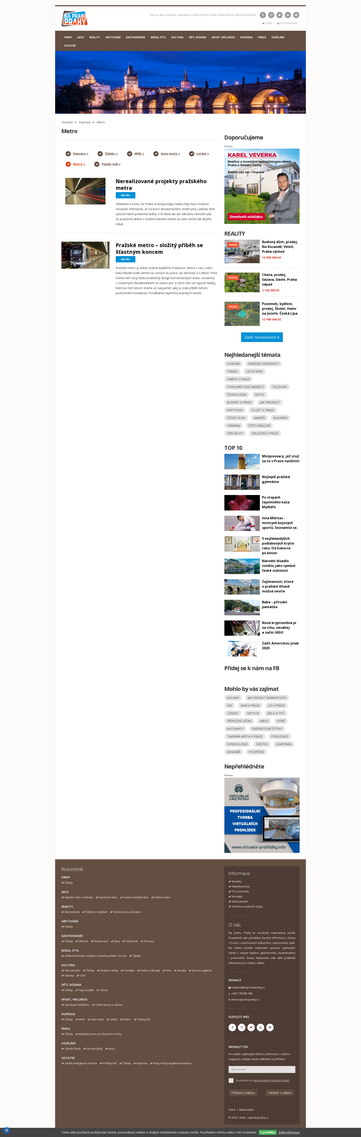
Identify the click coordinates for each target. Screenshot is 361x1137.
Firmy (65, 877)
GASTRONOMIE (135, 37)
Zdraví (104, 990)
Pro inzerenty (289, 23)
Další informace (289, 1132)
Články (69, 882)
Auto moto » (170, 154)
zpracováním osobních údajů (271, 1080)
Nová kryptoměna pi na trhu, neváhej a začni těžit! (279, 627)
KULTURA (177, 37)
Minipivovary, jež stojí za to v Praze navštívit (281, 458)
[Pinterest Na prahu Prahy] (296, 15)
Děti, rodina (71, 985)
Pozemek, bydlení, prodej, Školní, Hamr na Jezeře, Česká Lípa (279, 308)
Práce (65, 1029)
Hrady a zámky (109, 970)
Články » (111, 154)
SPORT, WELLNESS (223, 37)
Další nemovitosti (261, 337)
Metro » (79, 164)
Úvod (269, 23)
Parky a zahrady (150, 970)
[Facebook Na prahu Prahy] (263, 15)
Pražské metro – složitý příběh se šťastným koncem (159, 248)
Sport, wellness (74, 999)
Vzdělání (68, 1043)
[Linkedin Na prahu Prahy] (288, 15)
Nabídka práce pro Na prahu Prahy (100, 1034)
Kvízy (111, 1048)
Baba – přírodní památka (274, 604)
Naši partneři (240, 901)
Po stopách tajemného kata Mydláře (276, 502)
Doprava (84, 122)
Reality (67, 907)
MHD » (139, 154)
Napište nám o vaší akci (79, 897)
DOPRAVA (246, 37)
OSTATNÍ (70, 45)
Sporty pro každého (77, 1005)
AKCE (81, 37)
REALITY (94, 37)
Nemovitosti (72, 912)
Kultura (68, 965)
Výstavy (69, 975)
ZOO (83, 975)
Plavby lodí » (111, 164)
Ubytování (69, 921)
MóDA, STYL (158, 37)
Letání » (203, 154)
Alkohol (83, 941)
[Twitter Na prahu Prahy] (279, 15)
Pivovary (149, 941)
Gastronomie (72, 936)
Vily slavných (72, 970)
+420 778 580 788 (241, 993)
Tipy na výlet (86, 990)
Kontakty (237, 896)
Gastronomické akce (136, 897)
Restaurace (101, 941)
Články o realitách (96, 912)
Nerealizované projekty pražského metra (161, 184)
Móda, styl (70, 950)
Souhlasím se (262, 1080)
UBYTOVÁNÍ (113, 37)
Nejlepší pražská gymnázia (276, 479)
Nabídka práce (241, 886)
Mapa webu (246, 1109)
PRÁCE (262, 37)
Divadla (181, 970)
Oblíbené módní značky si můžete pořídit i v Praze (96, 956)
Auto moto (97, 1019)
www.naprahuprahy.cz (245, 999)
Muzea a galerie (202, 970)
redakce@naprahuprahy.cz (248, 987)
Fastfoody (132, 941)
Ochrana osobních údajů (247, 906)
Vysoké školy (94, 1048)
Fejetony (142, 1063)
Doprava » (80, 154)
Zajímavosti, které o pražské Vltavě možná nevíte (278, 586)
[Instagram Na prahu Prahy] (271, 15)
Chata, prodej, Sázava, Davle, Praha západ (279, 279)
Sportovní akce (108, 897)
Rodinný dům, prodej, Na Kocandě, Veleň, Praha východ (280, 247)
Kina (168, 970)
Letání (113, 1019)
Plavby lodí (143, 1019)
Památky (129, 970)
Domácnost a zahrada (126, 912)
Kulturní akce (162, 897)
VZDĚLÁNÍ (278, 37)
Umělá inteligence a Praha (81, 1063)
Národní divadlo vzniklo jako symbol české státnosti (278, 566)
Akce (65, 892)
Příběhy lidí (110, 1063)
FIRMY (68, 37)
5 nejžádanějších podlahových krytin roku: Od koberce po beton (278, 545)
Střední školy (73, 1048)
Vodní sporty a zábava (109, 1005)
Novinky (67, 122)
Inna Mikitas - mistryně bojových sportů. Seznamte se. (279, 523)
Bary (117, 941)
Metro (101, 122)
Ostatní (68, 1058)
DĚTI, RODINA (197, 37)
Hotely (69, 926)
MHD (82, 1019)
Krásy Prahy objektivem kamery (172, 1063)
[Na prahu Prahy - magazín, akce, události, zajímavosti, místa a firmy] (74, 20)
